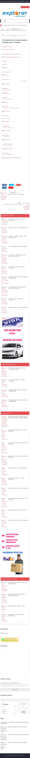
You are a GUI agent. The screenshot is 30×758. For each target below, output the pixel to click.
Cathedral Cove (5, 153)
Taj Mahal (4, 61)
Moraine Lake (5, 115)
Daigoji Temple (5, 135)
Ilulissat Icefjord (6, 126)
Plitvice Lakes (5, 106)
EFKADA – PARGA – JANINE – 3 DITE (16, 606)
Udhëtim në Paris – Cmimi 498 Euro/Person (18, 307)
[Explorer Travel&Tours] (9, 639)
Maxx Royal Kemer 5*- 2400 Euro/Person (17, 510)
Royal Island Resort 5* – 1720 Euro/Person (17, 467)
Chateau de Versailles (7, 46)
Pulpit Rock (4, 97)
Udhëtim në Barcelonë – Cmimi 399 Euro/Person (15, 25)
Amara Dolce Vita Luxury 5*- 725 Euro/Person (18, 520)
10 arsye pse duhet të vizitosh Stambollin (13, 204)
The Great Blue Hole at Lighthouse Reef (11, 54)
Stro (3, 72)
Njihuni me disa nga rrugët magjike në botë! (17, 742)
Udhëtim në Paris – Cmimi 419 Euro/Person (18, 227)
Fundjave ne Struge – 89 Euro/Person (16, 194)
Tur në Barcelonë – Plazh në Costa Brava (18, 246)
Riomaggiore (5, 88)
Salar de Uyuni (5, 79)
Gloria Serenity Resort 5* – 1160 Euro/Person (18, 488)
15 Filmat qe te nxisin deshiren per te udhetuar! (18, 734)
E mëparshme (13, 192)
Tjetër (19, 202)
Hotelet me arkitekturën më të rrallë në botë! (17, 726)
